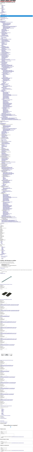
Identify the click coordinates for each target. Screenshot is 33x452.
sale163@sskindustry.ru (4, 418)
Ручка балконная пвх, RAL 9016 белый (4, 371)
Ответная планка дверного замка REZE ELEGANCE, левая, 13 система (8, 333)
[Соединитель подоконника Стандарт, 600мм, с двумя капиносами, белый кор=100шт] (9, 310)
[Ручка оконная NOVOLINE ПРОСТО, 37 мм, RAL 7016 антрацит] (7, 376)
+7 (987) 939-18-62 (2, 18)
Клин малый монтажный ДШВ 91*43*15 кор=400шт (6, 299)
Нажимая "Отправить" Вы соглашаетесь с (13, 436)
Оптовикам (3, 414)
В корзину (1, 309)
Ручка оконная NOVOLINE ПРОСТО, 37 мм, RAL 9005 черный (7, 388)
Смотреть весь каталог (2, 273)
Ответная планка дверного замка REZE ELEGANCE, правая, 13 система (8, 339)
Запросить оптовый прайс (4, 14)
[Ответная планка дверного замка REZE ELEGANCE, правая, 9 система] (8, 327)
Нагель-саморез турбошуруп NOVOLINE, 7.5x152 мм (6, 284)
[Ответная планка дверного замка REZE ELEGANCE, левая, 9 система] (8, 321)
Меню (1, 245)
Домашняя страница (2, 268)
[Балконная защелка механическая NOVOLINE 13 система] (6, 359)
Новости (2, 410)
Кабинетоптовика (1, 241)
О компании (3, 409)
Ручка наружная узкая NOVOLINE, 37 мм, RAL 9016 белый (6, 394)
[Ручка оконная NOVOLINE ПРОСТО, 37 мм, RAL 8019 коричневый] (8, 382)
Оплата (2, 413)
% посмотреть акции (6, 121)
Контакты (3, 411)
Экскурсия (1, 254)
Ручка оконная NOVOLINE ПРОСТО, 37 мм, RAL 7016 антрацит (7, 377)
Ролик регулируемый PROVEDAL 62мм (4, 316)
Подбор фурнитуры (2, 12)
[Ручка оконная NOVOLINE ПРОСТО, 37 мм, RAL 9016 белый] (7, 344)
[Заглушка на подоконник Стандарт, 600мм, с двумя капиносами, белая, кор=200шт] (9, 304)
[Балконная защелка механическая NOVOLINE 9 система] (6, 365)
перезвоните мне (6, 18)
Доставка (3, 412)
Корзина (1, 243)
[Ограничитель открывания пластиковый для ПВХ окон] (6, 399)
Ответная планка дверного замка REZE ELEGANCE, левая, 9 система (8, 322)
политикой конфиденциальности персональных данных (17, 436)
